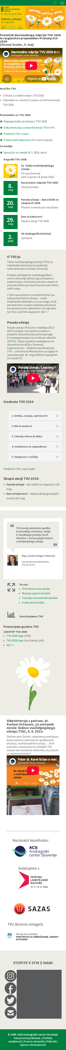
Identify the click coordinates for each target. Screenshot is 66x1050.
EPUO (11, 341)
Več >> (45, 312)
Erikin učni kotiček (33, 602)
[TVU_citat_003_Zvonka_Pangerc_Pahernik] (33, 578)
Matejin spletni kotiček (36, 593)
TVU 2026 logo (15, 636)
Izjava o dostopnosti (33, 1044)
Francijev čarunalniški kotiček (40, 598)
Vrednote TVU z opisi (16, 469)
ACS (30, 278)
